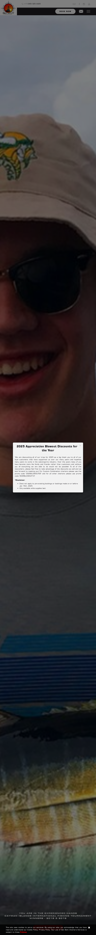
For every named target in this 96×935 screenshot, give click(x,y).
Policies (23, 932)
